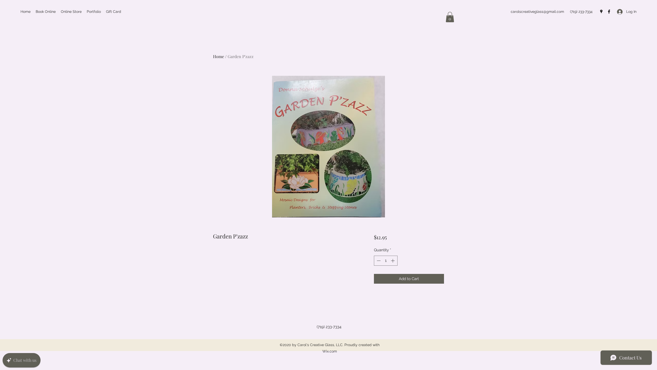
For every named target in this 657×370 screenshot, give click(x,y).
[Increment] (393, 260)
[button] (450, 17)
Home (218, 56)
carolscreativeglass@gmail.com (537, 12)
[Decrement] (378, 260)
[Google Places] (601, 11)
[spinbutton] (385, 260)
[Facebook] (609, 11)
